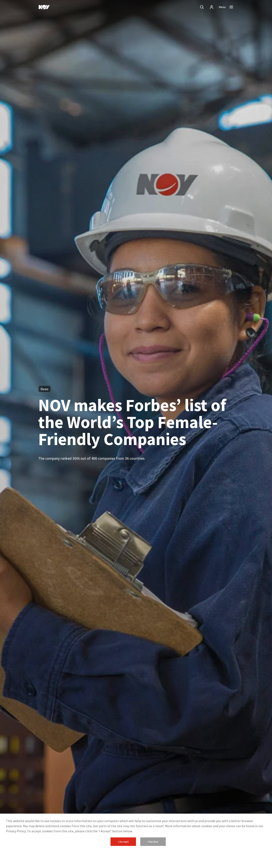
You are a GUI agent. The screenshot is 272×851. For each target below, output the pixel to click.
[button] (123, 841)
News (44, 389)
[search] (202, 7)
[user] (211, 7)
